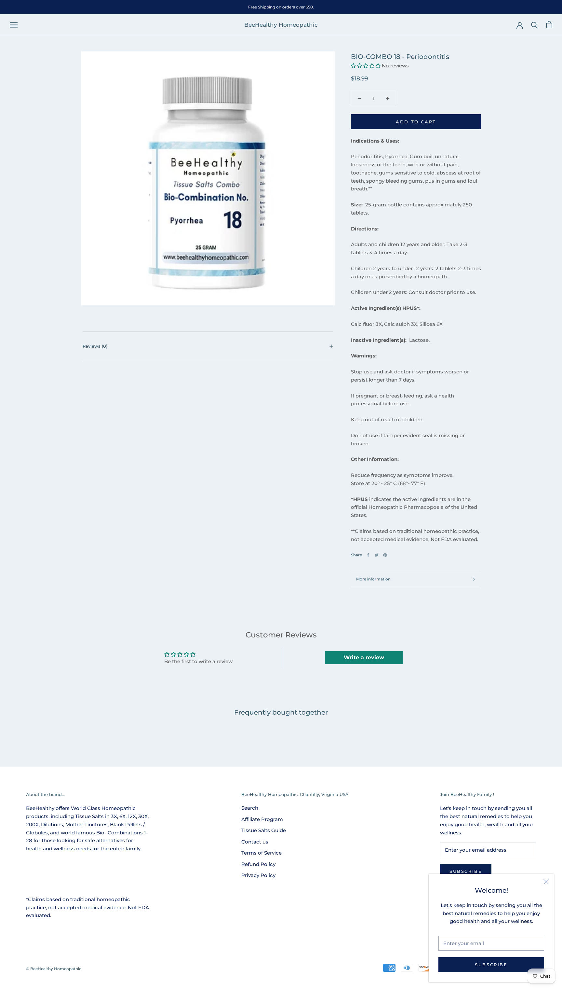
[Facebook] (368, 555)
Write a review (364, 657)
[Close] (546, 882)
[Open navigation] (14, 25)
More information (373, 579)
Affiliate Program (262, 819)
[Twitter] (377, 555)
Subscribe (491, 964)
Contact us (254, 842)
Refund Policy (258, 864)
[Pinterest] (385, 555)
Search (249, 808)
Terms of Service (261, 853)
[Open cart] (549, 24)
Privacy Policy (258, 875)
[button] (366, 66)
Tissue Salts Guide (263, 830)
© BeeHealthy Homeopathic (53, 968)
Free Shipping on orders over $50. (281, 7)
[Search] (534, 24)
